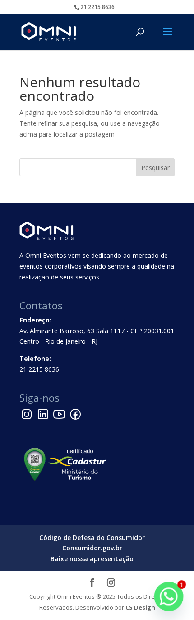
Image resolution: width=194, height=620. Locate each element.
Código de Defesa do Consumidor (92, 537)
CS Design (140, 607)
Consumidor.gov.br (92, 548)
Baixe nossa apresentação (92, 558)
